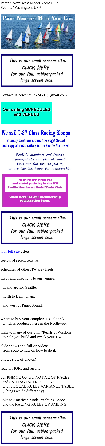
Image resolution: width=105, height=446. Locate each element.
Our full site (11, 251)
